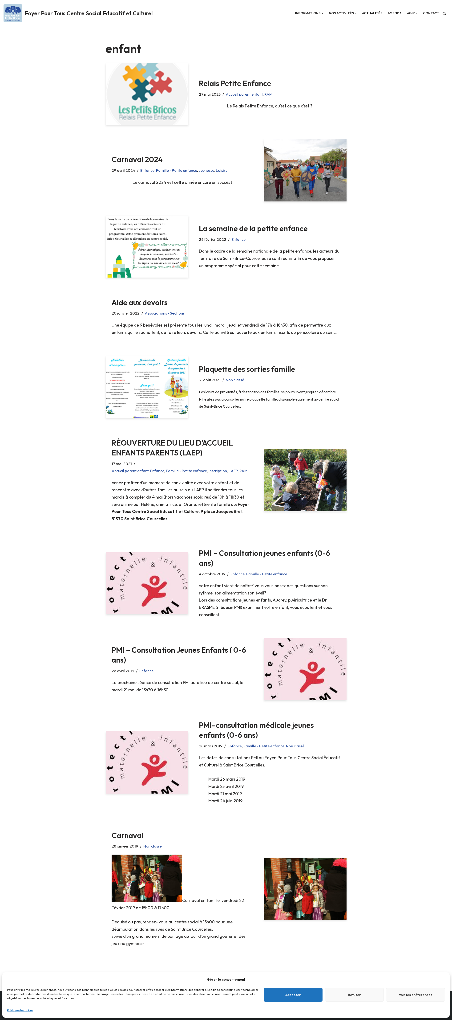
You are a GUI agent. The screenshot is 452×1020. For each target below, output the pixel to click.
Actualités (372, 13)
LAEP (233, 470)
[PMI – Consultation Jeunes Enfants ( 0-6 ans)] (305, 669)
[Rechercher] (444, 13)
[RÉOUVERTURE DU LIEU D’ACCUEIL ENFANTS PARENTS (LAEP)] (305, 480)
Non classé (235, 379)
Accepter (293, 994)
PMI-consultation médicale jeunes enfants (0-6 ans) (256, 730)
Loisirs (221, 170)
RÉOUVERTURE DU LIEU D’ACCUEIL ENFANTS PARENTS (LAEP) (172, 447)
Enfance (147, 170)
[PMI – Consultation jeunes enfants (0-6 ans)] (147, 583)
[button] (322, 13)
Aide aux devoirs (140, 302)
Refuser (354, 994)
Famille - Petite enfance (176, 170)
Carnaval (127, 835)
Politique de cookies (20, 1010)
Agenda (395, 13)
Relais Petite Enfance (235, 83)
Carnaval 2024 (137, 159)
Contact (431, 13)
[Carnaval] (305, 889)
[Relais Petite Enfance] (147, 94)
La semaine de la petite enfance (253, 228)
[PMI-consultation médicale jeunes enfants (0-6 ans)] (147, 762)
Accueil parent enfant (244, 94)
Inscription (218, 470)
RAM (268, 94)
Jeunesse (206, 170)
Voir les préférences (415, 994)
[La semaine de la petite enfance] (147, 247)
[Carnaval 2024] (305, 170)
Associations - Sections (165, 313)
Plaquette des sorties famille (247, 369)
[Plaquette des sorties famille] (147, 387)
